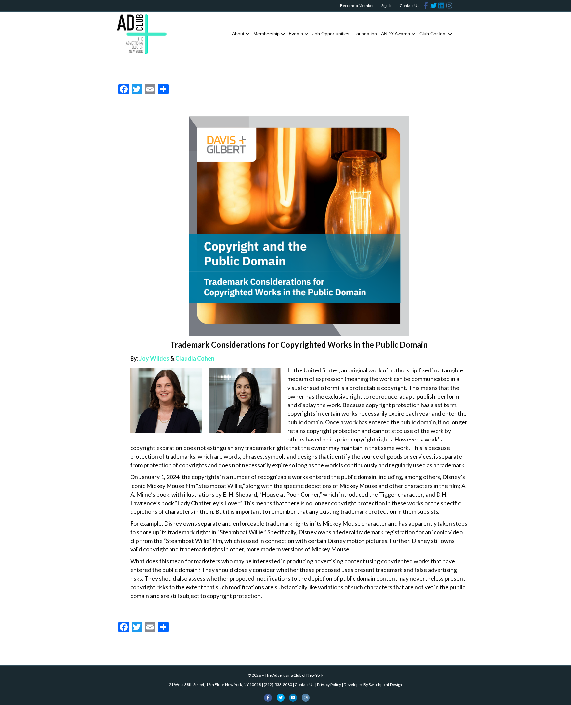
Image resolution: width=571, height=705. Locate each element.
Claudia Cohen (194, 358)
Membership (266, 33)
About (238, 33)
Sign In (387, 5)
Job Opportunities (330, 33)
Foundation (365, 33)
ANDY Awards (395, 33)
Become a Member (357, 5)
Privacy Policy (329, 684)
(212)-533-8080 (278, 684)
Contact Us (409, 5)
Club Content (433, 33)
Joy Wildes (154, 358)
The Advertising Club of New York (294, 675)
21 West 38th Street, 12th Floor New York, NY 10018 (215, 684)
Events (296, 33)
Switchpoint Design (385, 684)
